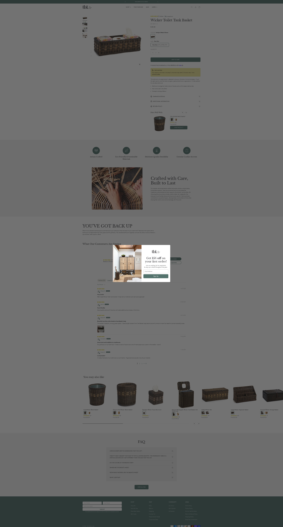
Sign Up (155, 276)
